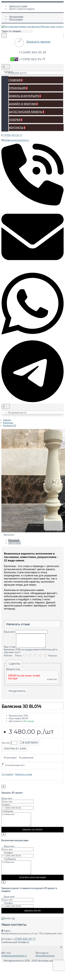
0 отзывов (7, 774)
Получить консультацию (32, 877)
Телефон (5, 804)
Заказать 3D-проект (32, 830)
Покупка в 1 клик (15, 748)
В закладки (10, 757)
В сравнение (26, 757)
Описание (13, 539)
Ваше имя (6, 798)
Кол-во (6, 742)
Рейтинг (8, 655)
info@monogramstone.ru (16, 140)
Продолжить (17, 691)
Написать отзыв (23, 774)
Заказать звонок (38, 41)
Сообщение (7, 811)
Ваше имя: (9, 631)
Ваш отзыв (10, 646)
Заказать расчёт (32, 911)
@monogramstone (45, 955)
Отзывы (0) (14, 542)
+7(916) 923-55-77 (12, 135)
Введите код (13, 669)
